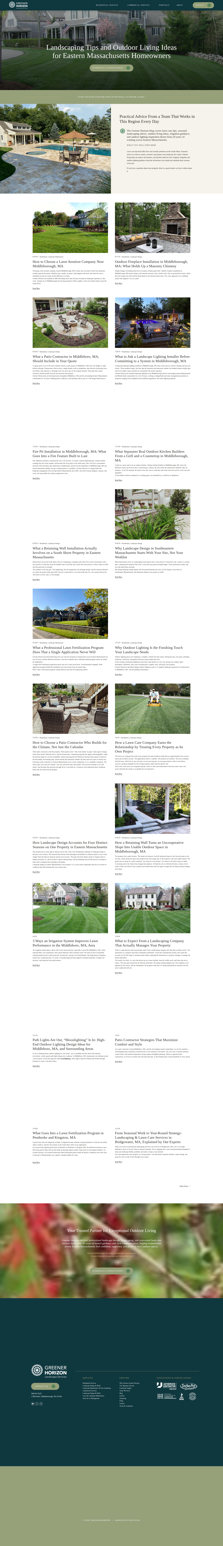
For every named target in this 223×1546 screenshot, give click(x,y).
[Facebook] (41, 1403)
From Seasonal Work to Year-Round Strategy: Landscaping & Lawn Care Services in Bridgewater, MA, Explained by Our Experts (148, 1137)
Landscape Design (136, 257)
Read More (36, 288)
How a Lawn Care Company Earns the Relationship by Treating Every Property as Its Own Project (149, 747)
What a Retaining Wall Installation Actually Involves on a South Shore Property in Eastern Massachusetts (67, 552)
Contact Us (41, 1386)
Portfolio (164, 5)
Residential (43, 257)
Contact (199, 5)
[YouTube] (32, 1403)
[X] (37, 1403)
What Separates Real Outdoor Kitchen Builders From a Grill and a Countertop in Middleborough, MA (151, 456)
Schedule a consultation (108, 68)
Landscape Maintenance (55, 257)
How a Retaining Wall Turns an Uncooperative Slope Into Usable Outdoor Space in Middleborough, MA (149, 847)
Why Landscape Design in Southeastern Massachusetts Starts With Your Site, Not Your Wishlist (149, 552)
